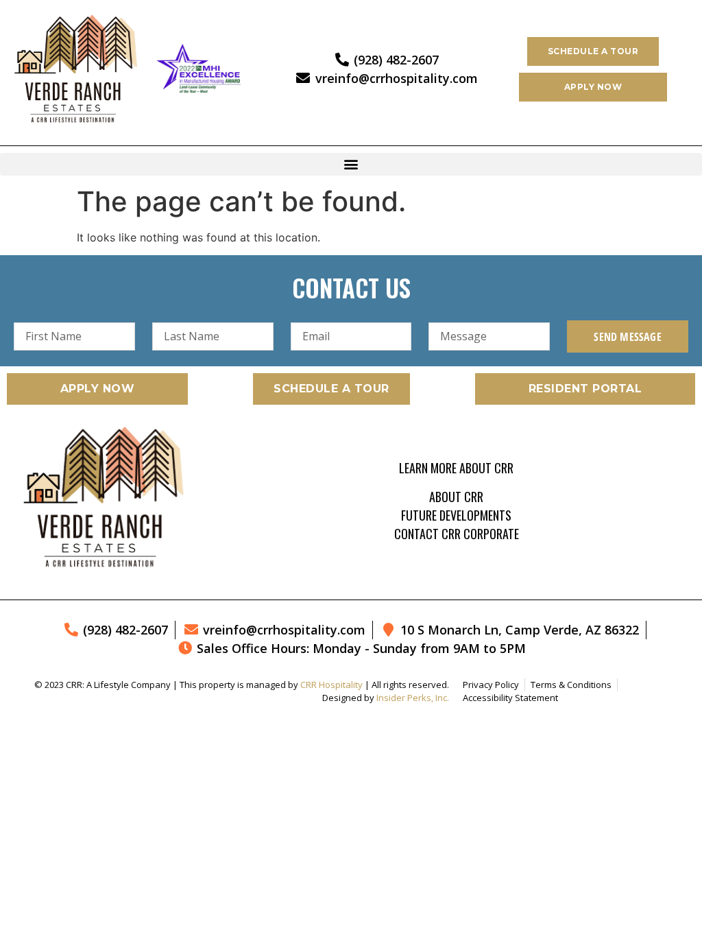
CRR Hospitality (331, 684)
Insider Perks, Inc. (412, 697)
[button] (351, 164)
